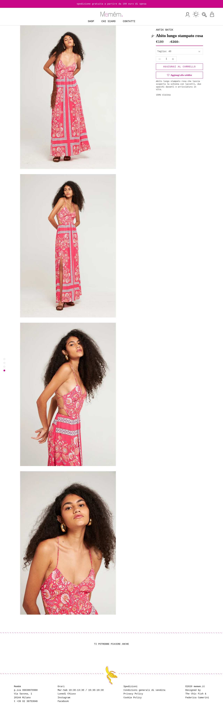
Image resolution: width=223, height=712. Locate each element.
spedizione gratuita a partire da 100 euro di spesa (111, 4)
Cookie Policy (133, 697)
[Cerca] (204, 14)
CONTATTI (129, 21)
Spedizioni (130, 686)
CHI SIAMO (108, 21)
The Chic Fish (194, 694)
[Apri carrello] (212, 14)
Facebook (63, 701)
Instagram (64, 697)
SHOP (91, 21)
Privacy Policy (133, 694)
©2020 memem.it (195, 686)
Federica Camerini (197, 697)
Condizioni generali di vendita (144, 690)
